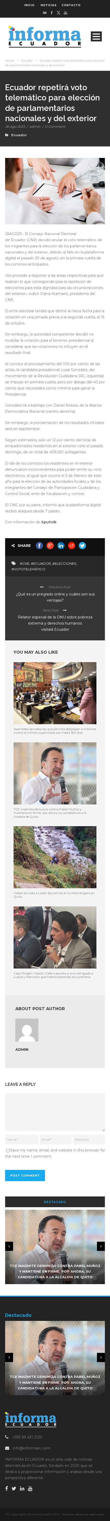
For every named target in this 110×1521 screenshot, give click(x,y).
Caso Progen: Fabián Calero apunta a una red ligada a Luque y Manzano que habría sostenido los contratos (53, 975)
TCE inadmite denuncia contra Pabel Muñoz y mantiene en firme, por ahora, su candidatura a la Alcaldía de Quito (50, 813)
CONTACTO (71, 5)
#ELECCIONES (64, 563)
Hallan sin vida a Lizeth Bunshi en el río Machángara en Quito (54, 894)
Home (9, 60)
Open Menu (96, 36)
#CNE (24, 563)
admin (34, 126)
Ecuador (26, 60)
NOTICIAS (49, 5)
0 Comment (55, 126)
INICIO (29, 5)
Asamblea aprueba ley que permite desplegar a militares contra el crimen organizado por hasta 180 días (55, 730)
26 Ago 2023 (15, 126)
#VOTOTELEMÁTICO (28, 569)
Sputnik (49, 522)
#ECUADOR (41, 563)
